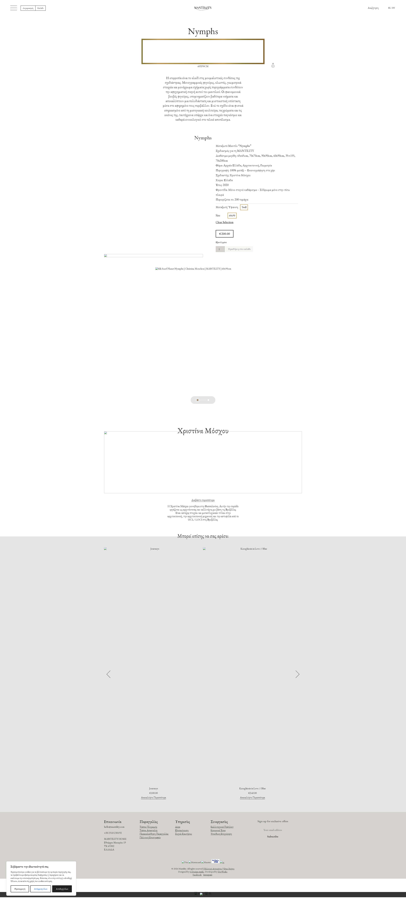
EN (393, 7)
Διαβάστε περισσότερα (203, 500)
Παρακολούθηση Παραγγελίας (154, 833)
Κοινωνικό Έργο (218, 830)
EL (389, 7)
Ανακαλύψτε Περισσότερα (153, 797)
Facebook (197, 874)
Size (218, 215)
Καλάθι (40, 8)
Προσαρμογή (19, 888)
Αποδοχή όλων (62, 888)
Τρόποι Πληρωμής (148, 827)
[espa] (203, 894)
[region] (41, 878)
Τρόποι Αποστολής (148, 830)
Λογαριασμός (28, 8)
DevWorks (222, 871)
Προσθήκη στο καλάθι (239, 249)
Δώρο (177, 827)
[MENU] (13, 8)
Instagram (207, 874)
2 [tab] (208, 400)
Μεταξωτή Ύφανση (227, 207)
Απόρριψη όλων (40, 888)
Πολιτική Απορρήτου (213, 868)
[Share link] (273, 66)
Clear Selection (224, 222)
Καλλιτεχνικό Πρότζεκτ (222, 827)
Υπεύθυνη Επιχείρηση (221, 833)
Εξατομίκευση (182, 830)
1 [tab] (197, 400)
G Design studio (197, 871)
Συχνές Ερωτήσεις (183, 833)
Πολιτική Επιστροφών (150, 837)
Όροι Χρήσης (229, 868)
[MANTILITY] (203, 8)
